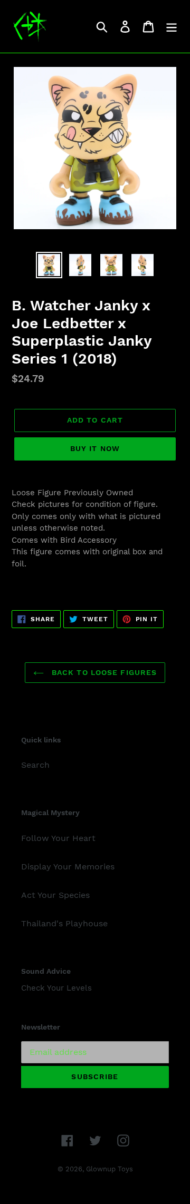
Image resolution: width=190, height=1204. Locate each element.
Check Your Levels (56, 988)
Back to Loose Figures (103, 672)
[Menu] (171, 26)
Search (35, 765)
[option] (48, 265)
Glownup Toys (109, 1169)
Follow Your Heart (58, 838)
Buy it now (95, 448)
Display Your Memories (68, 867)
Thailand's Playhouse (64, 923)
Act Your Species (55, 895)
